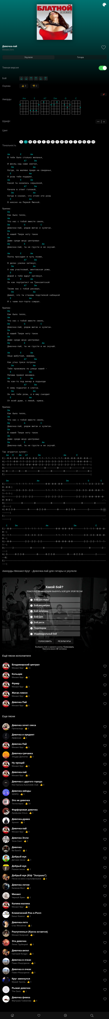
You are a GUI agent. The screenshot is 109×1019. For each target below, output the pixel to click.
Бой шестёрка (41, 599)
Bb (35, 142)
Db (53, 142)
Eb (66, 142)
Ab (21, 142)
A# (30, 142)
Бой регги (39, 622)
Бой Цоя (38, 617)
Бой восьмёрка (42, 605)
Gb (84, 142)
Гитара (80, 57)
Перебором (40, 628)
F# (80, 142)
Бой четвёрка (41, 611)
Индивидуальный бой (45, 634)
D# (62, 142)
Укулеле (28, 57)
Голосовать (45, 641)
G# (93, 142)
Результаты (64, 641)
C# (48, 142)
